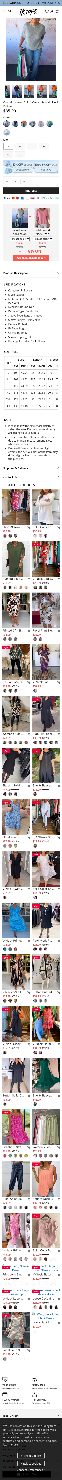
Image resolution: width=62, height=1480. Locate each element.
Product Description (16, 273)
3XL (20, 154)
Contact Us (10, 477)
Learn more (10, 1444)
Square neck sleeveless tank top (43, 1199)
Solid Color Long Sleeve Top (43, 527)
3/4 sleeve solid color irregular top (43, 837)
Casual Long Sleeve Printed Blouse (13, 682)
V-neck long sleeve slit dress (43, 682)
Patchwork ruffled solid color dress (43, 940)
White (32, 123)
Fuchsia (41, 123)
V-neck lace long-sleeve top (13, 1326)
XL (44, 146)
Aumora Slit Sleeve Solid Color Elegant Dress (13, 578)
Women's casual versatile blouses (13, 734)
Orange (24, 123)
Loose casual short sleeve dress (43, 1326)
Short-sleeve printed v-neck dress (13, 527)
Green (49, 123)
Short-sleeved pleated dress (43, 785)
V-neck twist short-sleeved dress (13, 888)
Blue (6, 132)
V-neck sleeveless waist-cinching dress (13, 1044)
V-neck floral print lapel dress (43, 1044)
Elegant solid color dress (13, 785)
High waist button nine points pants (13, 1199)
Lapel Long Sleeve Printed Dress (13, 1377)
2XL (8, 154)
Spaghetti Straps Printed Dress (13, 1147)
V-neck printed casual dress (13, 940)
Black (15, 123)
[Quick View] (27, 527)
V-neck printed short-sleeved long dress (13, 1250)
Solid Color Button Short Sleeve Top (43, 1250)
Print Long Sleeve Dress (13, 1302)
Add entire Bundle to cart (31, 257)
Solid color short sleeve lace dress (43, 888)
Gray (6, 123)
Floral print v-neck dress (13, 837)
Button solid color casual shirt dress (13, 1095)
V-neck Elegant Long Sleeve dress (43, 1302)
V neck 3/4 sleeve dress (13, 992)
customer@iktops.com (11, 1416)
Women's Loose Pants (43, 1147)
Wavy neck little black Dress (43, 1350)
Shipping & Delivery (15, 468)
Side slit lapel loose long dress (43, 734)
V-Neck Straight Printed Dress (43, 578)
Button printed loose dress (43, 992)
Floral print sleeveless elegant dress (43, 630)
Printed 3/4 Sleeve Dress (13, 630)
